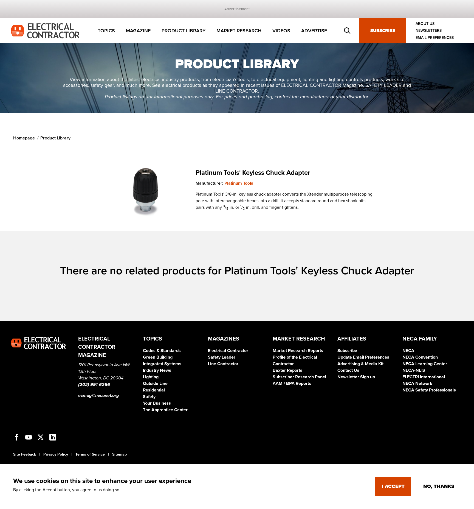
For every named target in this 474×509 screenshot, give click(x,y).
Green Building (158, 357)
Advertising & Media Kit (360, 364)
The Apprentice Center (165, 410)
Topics (106, 31)
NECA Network (417, 383)
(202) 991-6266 (94, 384)
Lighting (151, 377)
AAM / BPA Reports (292, 383)
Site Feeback (24, 454)
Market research (238, 31)
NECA (408, 350)
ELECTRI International (423, 377)
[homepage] (45, 30)
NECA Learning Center (424, 364)
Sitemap (119, 454)
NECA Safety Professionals (429, 390)
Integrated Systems (162, 364)
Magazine (138, 31)
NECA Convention (420, 357)
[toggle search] (347, 31)
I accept (393, 486)
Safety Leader (221, 357)
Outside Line (155, 383)
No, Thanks (438, 486)
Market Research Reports (298, 350)
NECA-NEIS (413, 370)
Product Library (183, 31)
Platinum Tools (238, 183)
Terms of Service (90, 454)
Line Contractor (223, 364)
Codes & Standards (162, 350)
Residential (154, 390)
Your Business (157, 403)
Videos (281, 31)
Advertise (314, 31)
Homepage (24, 138)
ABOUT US (425, 23)
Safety (149, 396)
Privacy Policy (55, 454)
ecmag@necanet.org (98, 395)
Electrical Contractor (228, 350)
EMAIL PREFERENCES (435, 37)
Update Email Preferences (363, 357)
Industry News (157, 370)
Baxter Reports (287, 370)
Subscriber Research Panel (299, 377)
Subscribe (382, 30)
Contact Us (348, 370)
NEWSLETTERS (429, 30)
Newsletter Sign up (356, 377)
